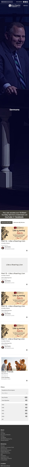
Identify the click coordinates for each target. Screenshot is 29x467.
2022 (14, 410)
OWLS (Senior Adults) (6, 458)
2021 (14, 413)
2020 (14, 416)
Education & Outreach (6, 450)
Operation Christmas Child (7, 447)
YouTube (8, 217)
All (2, 419)
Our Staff (3, 433)
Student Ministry (5, 451)
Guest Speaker (14, 400)
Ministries (3, 444)
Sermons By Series (19, 222)
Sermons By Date (7, 222)
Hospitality (3, 455)
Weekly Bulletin (5, 440)
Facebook (19, 217)
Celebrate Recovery (5, 452)
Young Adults (4, 459)
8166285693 (19, 1)
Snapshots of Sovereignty (8, 390)
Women (3, 445)
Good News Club (5, 457)
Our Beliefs (3, 437)
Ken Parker (14, 397)
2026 (14, 404)
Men (2, 454)
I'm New (3, 436)
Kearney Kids (4, 448)
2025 (14, 407)
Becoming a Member (6, 434)
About (2, 431)
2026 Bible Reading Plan (6, 438)
